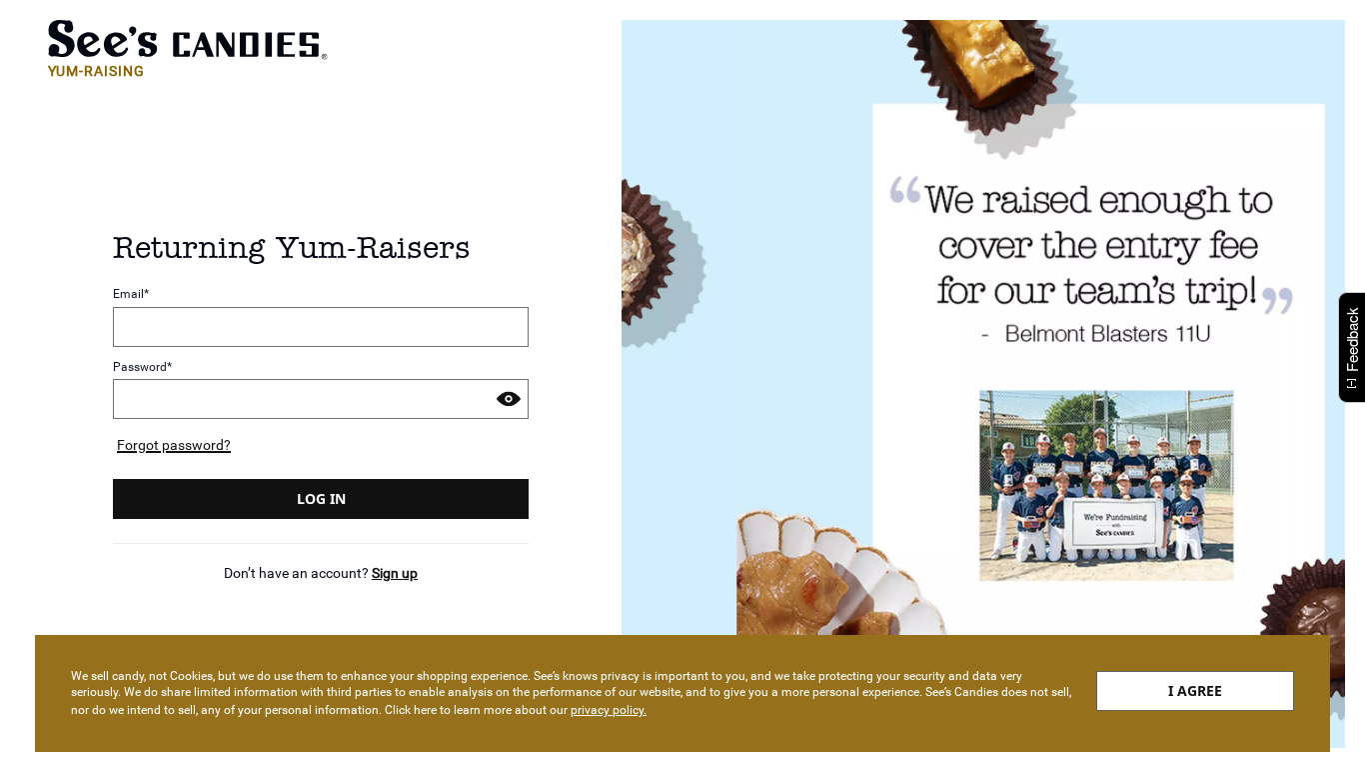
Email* (131, 294)
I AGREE (1195, 690)
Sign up (395, 573)
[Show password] (509, 399)
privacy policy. (609, 710)
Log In (321, 498)
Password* (142, 367)
